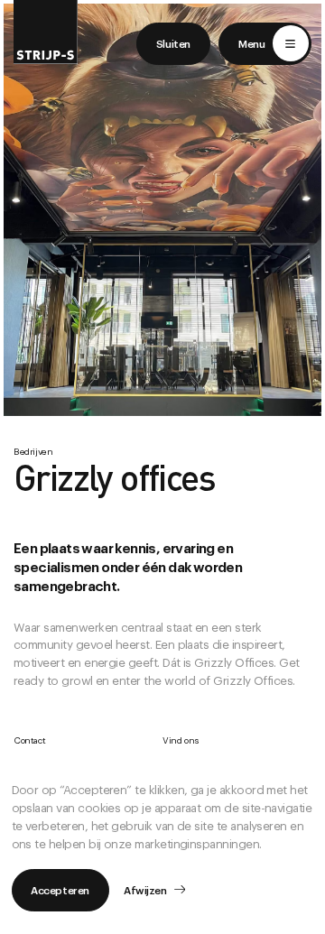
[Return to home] (46, 32)
